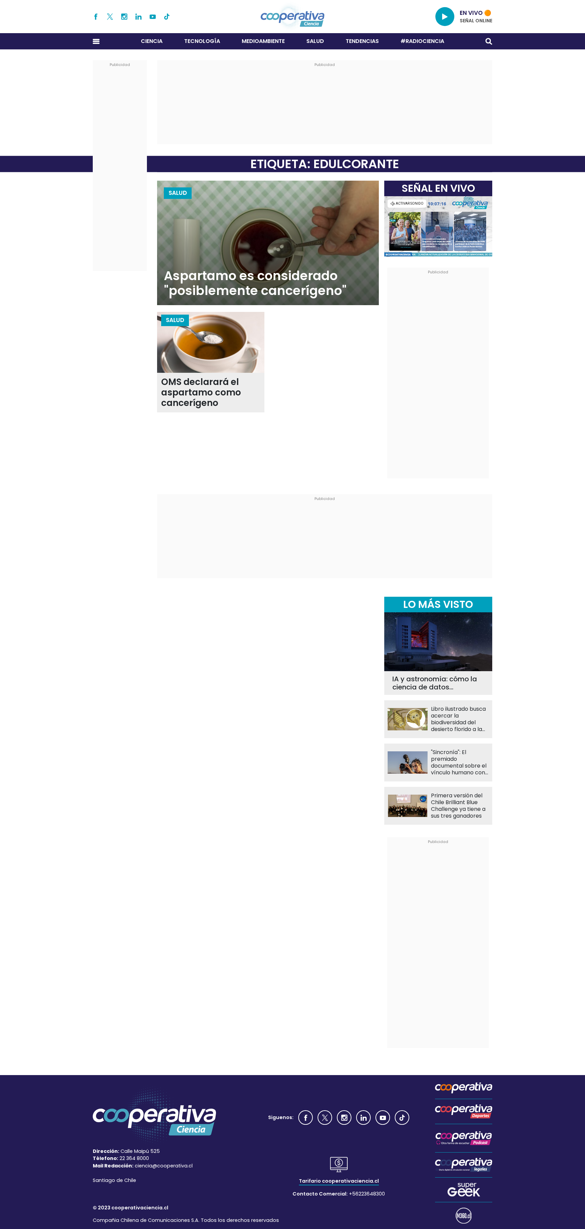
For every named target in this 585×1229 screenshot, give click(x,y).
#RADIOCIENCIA (422, 41)
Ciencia (151, 41)
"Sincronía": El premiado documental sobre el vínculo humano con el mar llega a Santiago (458, 762)
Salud (315, 41)
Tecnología (202, 41)
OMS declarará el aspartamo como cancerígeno (201, 392)
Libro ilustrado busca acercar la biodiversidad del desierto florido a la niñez (458, 719)
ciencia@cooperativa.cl (164, 1165)
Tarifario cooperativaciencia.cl (339, 1181)
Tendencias (362, 41)
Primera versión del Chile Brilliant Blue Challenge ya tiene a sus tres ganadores (458, 805)
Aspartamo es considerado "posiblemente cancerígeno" (255, 283)
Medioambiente (263, 41)
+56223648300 (367, 1193)
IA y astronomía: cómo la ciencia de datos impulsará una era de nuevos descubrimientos (434, 683)
